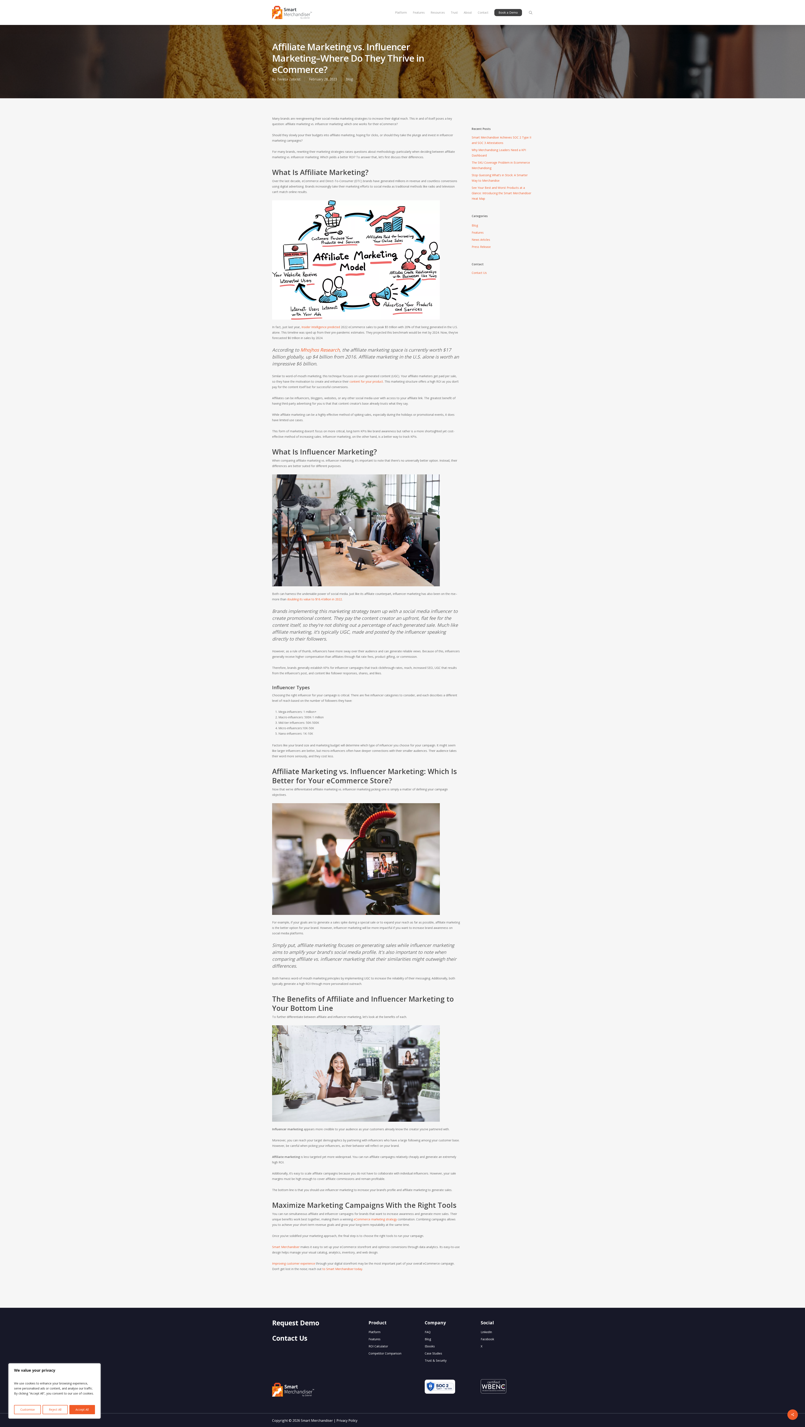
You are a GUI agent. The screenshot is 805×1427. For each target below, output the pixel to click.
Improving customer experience (293, 1263)
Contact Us (479, 273)
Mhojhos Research (320, 350)
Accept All (82, 1409)
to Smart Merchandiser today (342, 1269)
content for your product (366, 381)
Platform (374, 1332)
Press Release (481, 247)
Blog (349, 79)
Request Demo (295, 1322)
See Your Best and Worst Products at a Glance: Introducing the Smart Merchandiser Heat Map (501, 193)
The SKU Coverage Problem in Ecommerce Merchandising (501, 165)
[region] (54, 1391)
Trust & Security (436, 1360)
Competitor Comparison (385, 1353)
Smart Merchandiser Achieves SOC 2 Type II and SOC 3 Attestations (501, 140)
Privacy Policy (346, 1420)
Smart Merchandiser (286, 1247)
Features (478, 232)
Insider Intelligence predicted (320, 327)
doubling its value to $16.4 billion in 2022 (314, 599)
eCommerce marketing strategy (375, 1219)
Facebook (487, 1339)
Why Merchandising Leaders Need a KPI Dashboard (499, 152)
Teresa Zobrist (288, 79)
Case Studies (433, 1353)
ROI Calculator (378, 1346)
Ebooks (430, 1346)
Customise (27, 1409)
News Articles (481, 240)
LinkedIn (486, 1332)
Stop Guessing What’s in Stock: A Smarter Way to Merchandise (500, 178)
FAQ (428, 1332)
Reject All (55, 1409)
